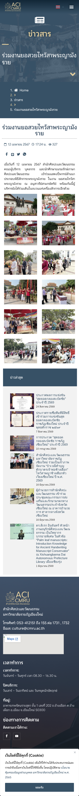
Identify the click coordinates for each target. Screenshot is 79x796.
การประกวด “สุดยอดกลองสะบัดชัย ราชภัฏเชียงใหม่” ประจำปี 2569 (52, 441)
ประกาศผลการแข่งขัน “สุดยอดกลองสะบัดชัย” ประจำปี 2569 (51, 398)
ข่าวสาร (18, 100)
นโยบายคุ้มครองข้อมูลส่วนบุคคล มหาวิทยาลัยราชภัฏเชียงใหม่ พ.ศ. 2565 (37, 772)
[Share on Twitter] (18, 154)
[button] (71, 6)
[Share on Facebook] (6, 154)
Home (24, 90)
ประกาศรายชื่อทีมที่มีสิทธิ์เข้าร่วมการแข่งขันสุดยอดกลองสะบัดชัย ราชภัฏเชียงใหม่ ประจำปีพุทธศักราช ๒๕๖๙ (52, 420)
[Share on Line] (12, 154)
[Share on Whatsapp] (24, 154)
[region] (39, 772)
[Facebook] (6, 736)
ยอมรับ (39, 787)
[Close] (74, 752)
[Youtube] (16, 736)
